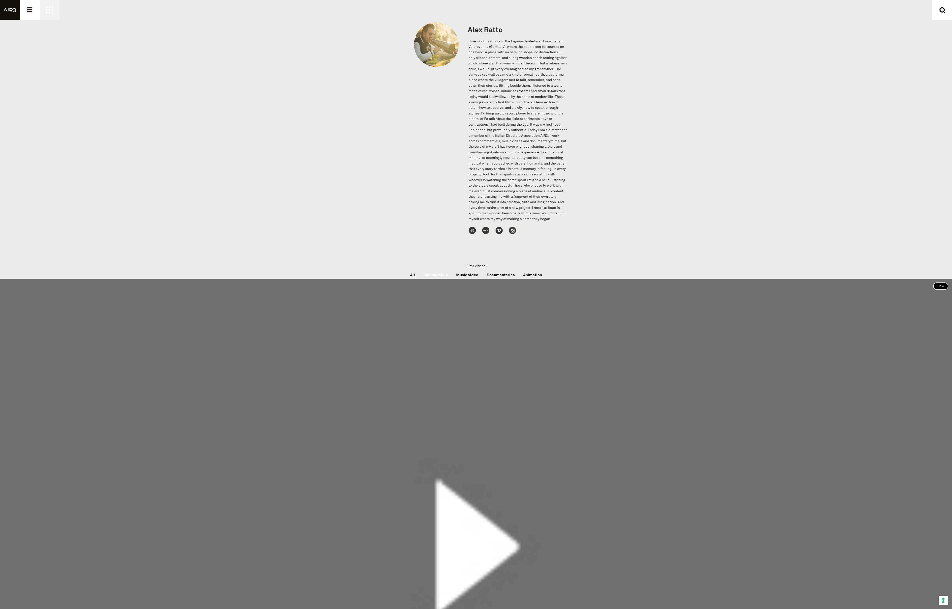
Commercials (435, 274)
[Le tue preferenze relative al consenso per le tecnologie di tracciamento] (943, 600)
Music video (467, 274)
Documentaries (501, 274)
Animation (532, 274)
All (412, 274)
